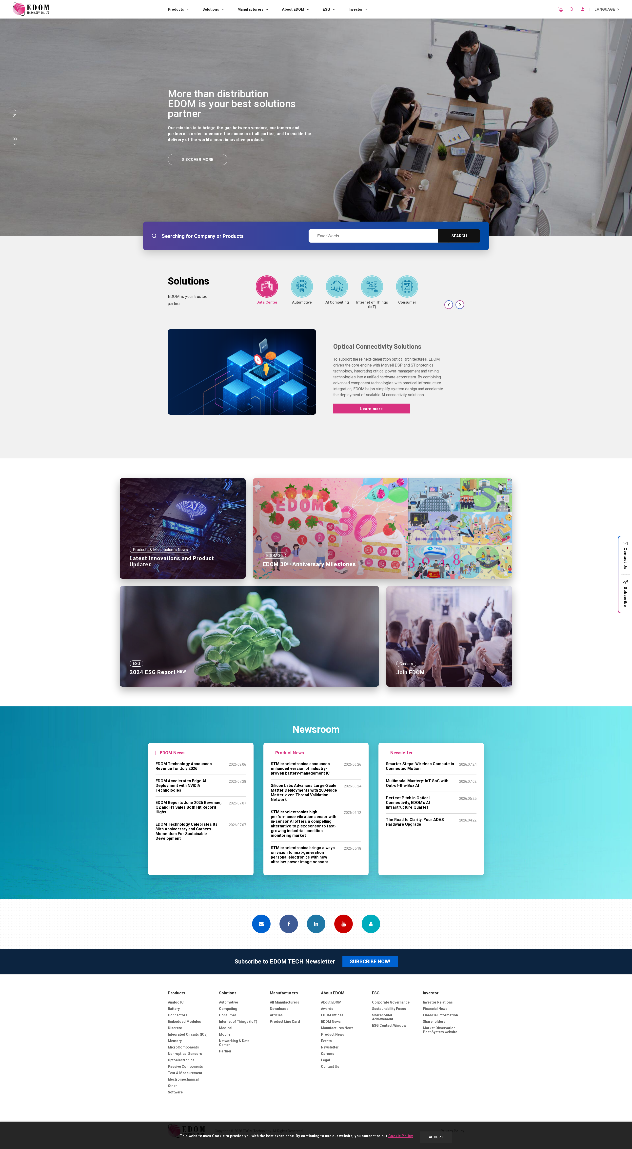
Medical (225, 1028)
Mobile (224, 1034)
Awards (327, 1009)
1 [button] (14, 122)
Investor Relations (438, 1002)
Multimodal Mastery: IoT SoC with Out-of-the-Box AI (417, 783)
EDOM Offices (332, 1015)
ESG (326, 9)
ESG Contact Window (389, 1025)
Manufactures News (337, 1028)
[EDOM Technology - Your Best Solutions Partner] (30, 9)
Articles (276, 1015)
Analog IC (176, 1002)
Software (175, 1092)
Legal (325, 1060)
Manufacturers (250, 9)
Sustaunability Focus (389, 1009)
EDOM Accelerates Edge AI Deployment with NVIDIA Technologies (181, 786)
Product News (332, 1034)
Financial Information (440, 1015)
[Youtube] (343, 924)
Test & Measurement (185, 1073)
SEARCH (459, 236)
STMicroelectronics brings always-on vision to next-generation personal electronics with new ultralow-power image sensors (303, 854)
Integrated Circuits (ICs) (188, 1034)
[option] (316, 127)
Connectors (177, 1015)
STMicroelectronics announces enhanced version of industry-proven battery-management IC (300, 768)
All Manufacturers (284, 1002)
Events (326, 1041)
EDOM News (331, 1022)
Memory (175, 1041)
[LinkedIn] (316, 924)
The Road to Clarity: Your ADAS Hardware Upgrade (415, 822)
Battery (174, 1009)
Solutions (210, 9)
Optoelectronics (181, 1060)
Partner (225, 1051)
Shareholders (434, 1022)
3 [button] (14, 132)
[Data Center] (267, 290)
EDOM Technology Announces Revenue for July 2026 (184, 766)
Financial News (435, 1009)
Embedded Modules (184, 1022)
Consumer (227, 1015)
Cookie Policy (400, 1136)
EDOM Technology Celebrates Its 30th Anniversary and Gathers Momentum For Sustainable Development (186, 831)
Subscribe (625, 597)
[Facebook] (288, 924)
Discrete (175, 1028)
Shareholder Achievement (382, 1017)
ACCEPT (436, 1137)
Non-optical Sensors (185, 1054)
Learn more (371, 409)
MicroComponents (183, 1047)
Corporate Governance (391, 1002)
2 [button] (14, 127)
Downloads (279, 1009)
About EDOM (293, 9)
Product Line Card (285, 1022)
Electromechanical (183, 1079)
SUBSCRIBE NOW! (370, 961)
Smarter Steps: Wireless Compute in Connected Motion (420, 766)
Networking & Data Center (234, 1043)
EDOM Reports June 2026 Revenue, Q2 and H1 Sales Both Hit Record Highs (188, 807)
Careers (327, 1054)
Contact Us (625, 558)
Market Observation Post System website (440, 1030)
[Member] (371, 924)
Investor (356, 9)
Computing (228, 1009)
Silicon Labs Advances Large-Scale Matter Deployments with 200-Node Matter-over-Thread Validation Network (304, 792)
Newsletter (330, 1047)
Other (172, 1086)
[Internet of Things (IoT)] (372, 292)
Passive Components (185, 1066)
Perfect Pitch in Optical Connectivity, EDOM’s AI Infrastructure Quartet (408, 803)
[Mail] (261, 924)
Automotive (228, 1002)
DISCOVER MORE (198, 159)
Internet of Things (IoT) (238, 1022)
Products (176, 9)
